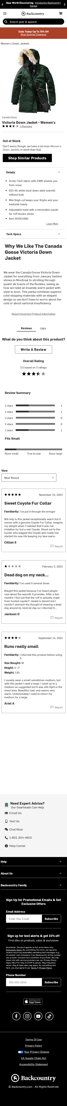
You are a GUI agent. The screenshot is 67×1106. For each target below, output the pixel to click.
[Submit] (5, 21)
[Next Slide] (64, 4)
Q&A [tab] (43, 328)
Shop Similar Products (27, 158)
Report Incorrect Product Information (33, 313)
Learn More (52, 223)
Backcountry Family (14, 885)
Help (4, 861)
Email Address (15, 911)
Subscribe (51, 918)
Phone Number (16, 975)
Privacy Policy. (45, 967)
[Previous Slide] (2, 4)
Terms (34, 967)
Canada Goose (9, 117)
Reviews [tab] (26, 328)
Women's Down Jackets (15, 43)
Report (59, 546)
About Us (7, 873)
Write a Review (33, 349)
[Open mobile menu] (5, 13)
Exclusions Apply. (14, 949)
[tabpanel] (33, 532)
